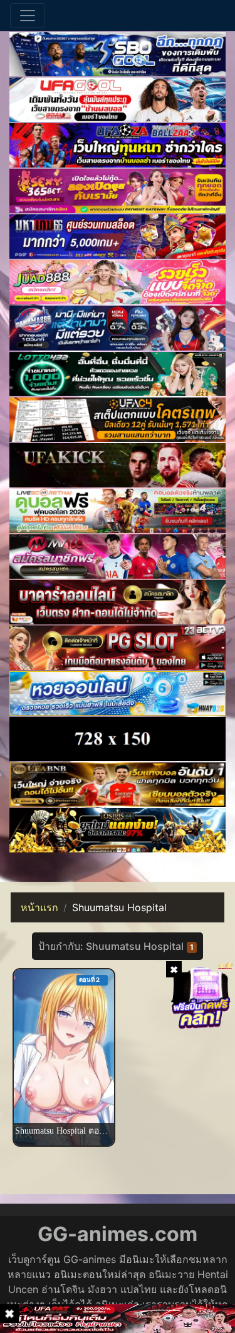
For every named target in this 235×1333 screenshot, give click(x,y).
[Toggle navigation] (27, 15)
